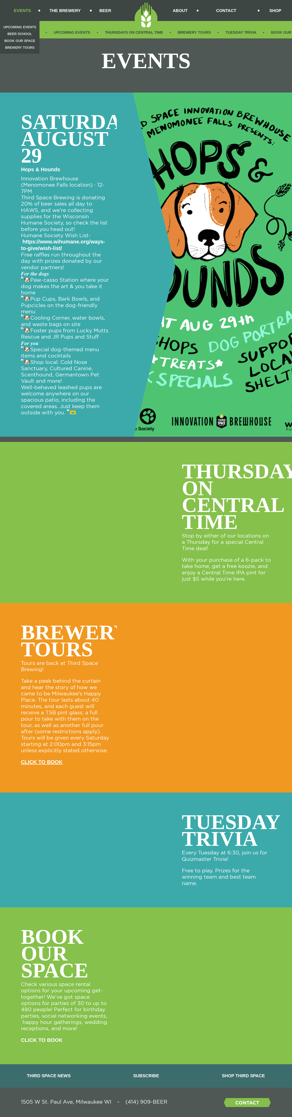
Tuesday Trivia (241, 32)
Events (22, 10)
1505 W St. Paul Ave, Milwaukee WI (66, 1102)
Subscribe (146, 1075)
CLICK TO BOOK (42, 762)
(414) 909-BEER (146, 1102)
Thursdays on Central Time (134, 32)
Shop (275, 10)
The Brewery (65, 10)
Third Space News (49, 1075)
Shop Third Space (243, 1075)
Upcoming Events (72, 32)
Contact (226, 10)
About (180, 10)
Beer (105, 10)
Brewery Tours (194, 32)
